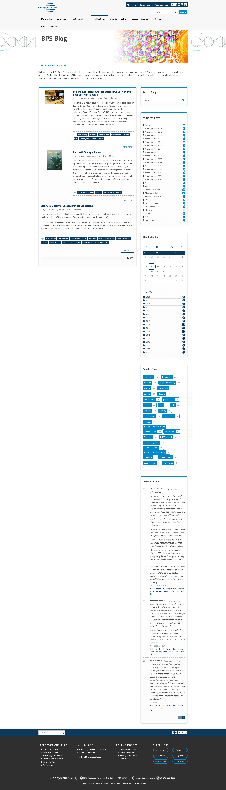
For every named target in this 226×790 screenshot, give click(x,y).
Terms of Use (126, 783)
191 (184, 193)
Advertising (160, 750)
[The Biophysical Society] (48, 7)
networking (82, 134)
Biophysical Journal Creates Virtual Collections (67, 206)
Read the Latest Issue (91, 756)
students (92, 134)
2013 (148, 341)
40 (184, 128)
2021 (148, 314)
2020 (148, 317)
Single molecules (101, 242)
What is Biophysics (51, 752)
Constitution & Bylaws (53, 758)
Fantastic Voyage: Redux (55, 160)
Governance (48, 765)
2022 (148, 310)
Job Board (180, 761)
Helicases (92, 238)
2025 (148, 300)
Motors (126, 134)
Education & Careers (141, 18)
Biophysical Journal (128, 749)
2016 (148, 331)
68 (184, 196)
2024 (148, 303)
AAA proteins (63, 238)
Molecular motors (123, 238)
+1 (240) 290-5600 (167, 778)
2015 (148, 335)
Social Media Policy (139, 783)
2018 (148, 324)
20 (184, 125)
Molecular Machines (86, 192)
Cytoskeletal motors (78, 238)
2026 (148, 296)
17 (184, 183)
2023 (148, 307)
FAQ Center (180, 755)
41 (184, 149)
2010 (148, 352)
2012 (148, 345)
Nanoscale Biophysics (112, 192)
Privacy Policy (115, 783)
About (129, 4)
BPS (76, 138)
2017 (148, 328)
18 (152, 271)
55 (184, 210)
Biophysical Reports (128, 755)
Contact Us (180, 750)
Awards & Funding (118, 18)
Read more (127, 147)
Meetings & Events (80, 18)
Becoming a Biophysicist (53, 755)
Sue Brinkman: (156, 488)
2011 (148, 348)
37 (184, 145)
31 (184, 135)
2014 (148, 338)
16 (184, 186)
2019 (148, 321)
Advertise (159, 4)
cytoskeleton (104, 134)
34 (184, 132)
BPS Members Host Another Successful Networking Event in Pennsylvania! (55, 97)
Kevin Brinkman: (156, 600)
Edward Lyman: (156, 661)
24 (184, 207)
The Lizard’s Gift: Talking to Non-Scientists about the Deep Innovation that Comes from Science (167, 591)
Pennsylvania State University (91, 138)
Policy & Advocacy (49, 26)
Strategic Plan (49, 761)
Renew (142, 4)
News (167, 4)
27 (184, 169)
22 (184, 217)
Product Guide (160, 761)
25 (184, 156)
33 (184, 142)
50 (184, 220)
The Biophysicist (126, 752)
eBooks (122, 758)
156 (184, 190)
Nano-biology (55, 242)
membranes (116, 134)
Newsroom (160, 755)
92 (184, 213)
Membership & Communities (53, 18)
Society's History (50, 749)
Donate (150, 4)
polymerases (87, 242)
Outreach (159, 18)
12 (184, 203)
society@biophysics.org (145, 778)
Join (136, 4)
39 (184, 152)
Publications (99, 18)
